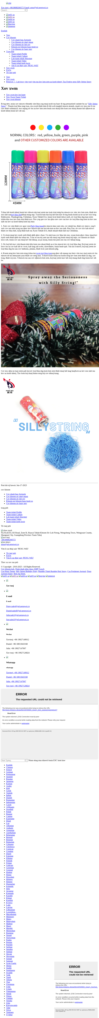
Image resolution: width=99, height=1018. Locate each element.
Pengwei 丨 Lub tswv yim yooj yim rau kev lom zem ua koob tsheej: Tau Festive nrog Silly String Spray (48, 82)
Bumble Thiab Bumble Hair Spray (52, 571)
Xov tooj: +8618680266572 (12, 7)
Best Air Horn (19, 574)
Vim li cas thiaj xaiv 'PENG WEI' (20, 558)
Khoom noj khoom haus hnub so (24, 47)
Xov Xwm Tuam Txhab (16, 97)
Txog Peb (10, 51)
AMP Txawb (39, 569)
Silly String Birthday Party (26, 571)
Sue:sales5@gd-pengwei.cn (17, 619)
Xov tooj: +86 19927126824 (18, 686)
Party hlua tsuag (37, 226)
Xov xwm (10, 68)
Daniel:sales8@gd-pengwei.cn (18, 611)
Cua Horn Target (8, 571)
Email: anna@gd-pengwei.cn (36, 7)
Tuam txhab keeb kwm (20, 63)
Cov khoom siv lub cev (20, 44)
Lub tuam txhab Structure (21, 58)
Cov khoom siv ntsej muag (22, 42)
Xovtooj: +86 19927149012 (17, 672)
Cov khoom (11, 37)
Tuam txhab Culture (19, 56)
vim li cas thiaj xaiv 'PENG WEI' (24, 65)
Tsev (8, 35)
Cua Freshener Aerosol (76, 571)
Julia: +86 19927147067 (16, 681)
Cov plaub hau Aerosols (21, 40)
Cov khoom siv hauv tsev (21, 49)
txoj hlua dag (16, 215)
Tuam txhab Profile (19, 54)
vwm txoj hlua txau (44, 253)
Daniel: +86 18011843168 (17, 677)
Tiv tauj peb (11, 72)
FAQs (8, 70)
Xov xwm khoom (13, 99)
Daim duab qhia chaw (24, 569)
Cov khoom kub (7, 569)
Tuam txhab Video (18, 61)
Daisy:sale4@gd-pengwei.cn (18, 606)
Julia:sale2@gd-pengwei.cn (17, 615)
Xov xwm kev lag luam (15, 95)
